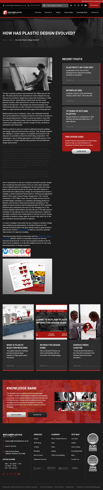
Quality (53, 451)
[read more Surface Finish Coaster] (84, 322)
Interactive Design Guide (50, 346)
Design (36, 439)
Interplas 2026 (74, 90)
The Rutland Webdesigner (92, 487)
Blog (11, 40)
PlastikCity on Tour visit (80, 67)
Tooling (36, 447)
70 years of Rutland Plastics (77, 112)
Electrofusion (38, 455)
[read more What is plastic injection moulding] (18, 322)
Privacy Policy (59, 487)
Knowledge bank (76, 451)
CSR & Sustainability (58, 455)
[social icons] (71, 5)
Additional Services (40, 459)
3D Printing (37, 443)
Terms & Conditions (46, 487)
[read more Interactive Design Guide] (51, 322)
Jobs (53, 443)
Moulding (37, 451)
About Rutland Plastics (59, 439)
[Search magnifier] (44, 5)
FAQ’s (53, 447)
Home (5, 40)
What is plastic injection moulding (17, 346)
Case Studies (75, 447)
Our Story (74, 439)
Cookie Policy (70, 487)
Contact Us (75, 459)
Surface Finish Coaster (81, 346)
